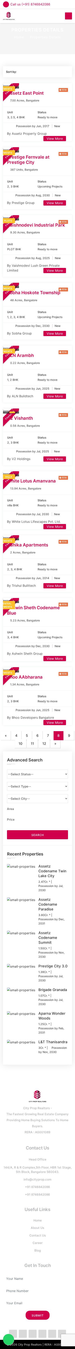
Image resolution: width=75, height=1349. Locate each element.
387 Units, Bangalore (24, 169)
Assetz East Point (25, 93)
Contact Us (37, 1235)
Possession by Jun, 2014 (33, 578)
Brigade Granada (52, 990)
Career (38, 1243)
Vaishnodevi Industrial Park (36, 225)
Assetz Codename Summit (47, 938)
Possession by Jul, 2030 (33, 514)
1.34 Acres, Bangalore (24, 684)
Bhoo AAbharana (25, 677)
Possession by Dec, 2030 (32, 325)
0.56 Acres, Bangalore (25, 425)
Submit (38, 1315)
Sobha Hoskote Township (33, 292)
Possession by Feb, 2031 (51, 1030)
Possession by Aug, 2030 (33, 195)
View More (55, 139)
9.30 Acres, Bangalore (25, 232)
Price (11, 819)
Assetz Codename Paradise (47, 904)
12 (44, 744)
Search (37, 835)
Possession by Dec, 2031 (51, 921)
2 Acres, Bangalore (22, 552)
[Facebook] (13, 1334)
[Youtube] (62, 1334)
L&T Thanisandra (52, 1042)
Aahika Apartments (27, 544)
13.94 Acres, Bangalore (25, 488)
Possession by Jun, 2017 (33, 126)
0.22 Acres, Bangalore (25, 363)
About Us (37, 1228)
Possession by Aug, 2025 (33, 258)
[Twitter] (23, 1334)
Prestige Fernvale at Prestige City (28, 159)
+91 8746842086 (37, 1187)
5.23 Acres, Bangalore (25, 620)
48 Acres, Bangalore (23, 300)
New (57, 126)
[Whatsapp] (33, 1334)
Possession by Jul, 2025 (33, 451)
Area (10, 809)
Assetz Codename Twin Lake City (52, 871)
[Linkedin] (52, 1334)
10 (20, 744)
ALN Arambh (20, 355)
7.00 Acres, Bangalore (24, 100)
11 (32, 744)
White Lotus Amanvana (31, 480)
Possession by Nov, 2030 (51, 954)
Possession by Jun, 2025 (33, 388)
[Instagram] (42, 1334)
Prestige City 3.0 (53, 966)
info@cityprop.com (37, 1179)
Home (19, 37)
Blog (37, 1250)
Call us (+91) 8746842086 (30, 4)
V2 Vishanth (20, 418)
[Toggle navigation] (68, 15)
